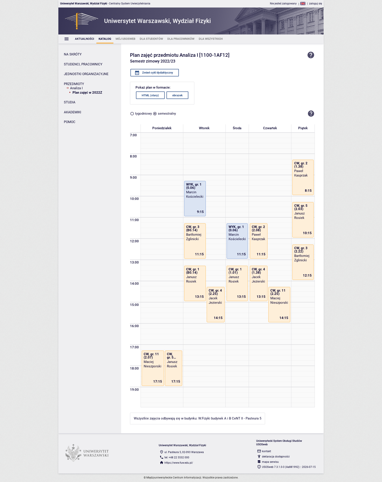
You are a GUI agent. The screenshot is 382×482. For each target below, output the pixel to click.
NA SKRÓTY (73, 54)
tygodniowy (143, 114)
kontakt (266, 451)
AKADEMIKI (72, 112)
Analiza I (76, 88)
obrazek (177, 95)
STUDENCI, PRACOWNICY (83, 64)
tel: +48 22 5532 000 (176, 457)
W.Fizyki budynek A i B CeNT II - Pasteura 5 (229, 418)
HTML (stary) (150, 95)
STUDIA (69, 102)
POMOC (69, 122)
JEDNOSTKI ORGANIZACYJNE (86, 74)
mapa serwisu (270, 461)
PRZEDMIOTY (74, 84)
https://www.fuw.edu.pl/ (178, 462)
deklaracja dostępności (276, 456)
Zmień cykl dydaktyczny (157, 72)
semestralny (167, 114)
